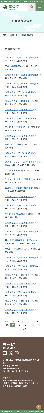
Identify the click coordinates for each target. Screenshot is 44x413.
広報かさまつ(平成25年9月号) (19, 92)
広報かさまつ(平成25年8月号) (19, 101)
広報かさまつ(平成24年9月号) (19, 274)
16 (37, 321)
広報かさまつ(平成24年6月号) (19, 301)
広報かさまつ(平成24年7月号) (19, 292)
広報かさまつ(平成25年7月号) (19, 109)
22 (37, 325)
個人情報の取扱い (13, 170)
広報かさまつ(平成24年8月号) (19, 283)
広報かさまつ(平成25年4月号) (19, 153)
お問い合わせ (11, 371)
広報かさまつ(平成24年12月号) (20, 231)
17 (7, 325)
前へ (7, 321)
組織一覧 (13, 35)
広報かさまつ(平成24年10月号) (20, 266)
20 (25, 325)
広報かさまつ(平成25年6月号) (19, 118)
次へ (25, 328)
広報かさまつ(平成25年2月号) (19, 205)
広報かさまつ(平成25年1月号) (19, 222)
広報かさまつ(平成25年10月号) (20, 83)
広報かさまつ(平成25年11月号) (20, 74)
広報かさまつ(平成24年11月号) (20, 257)
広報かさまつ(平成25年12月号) (20, 57)
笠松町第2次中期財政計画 (17, 127)
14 (25, 321)
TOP (4, 35)
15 (31, 321)
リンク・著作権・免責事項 (18, 179)
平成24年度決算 (12, 66)
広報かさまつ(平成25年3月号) (19, 196)
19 (19, 325)
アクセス (25, 371)
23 (18, 328)
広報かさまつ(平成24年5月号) (19, 309)
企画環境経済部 (27, 35)
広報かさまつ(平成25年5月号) (19, 135)
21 (31, 325)
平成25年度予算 (12, 144)
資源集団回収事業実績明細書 (19, 187)
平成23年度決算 (12, 248)
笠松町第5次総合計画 (15, 214)
